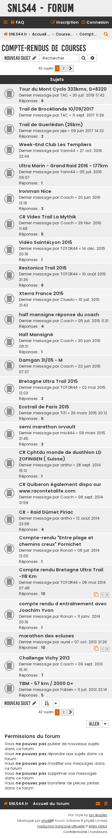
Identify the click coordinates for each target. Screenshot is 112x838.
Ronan (66, 550)
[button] (71, 68)
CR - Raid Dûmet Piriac (46, 512)
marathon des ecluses (46, 636)
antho (66, 465)
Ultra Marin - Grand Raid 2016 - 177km (63, 166)
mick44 (67, 433)
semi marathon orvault (47, 427)
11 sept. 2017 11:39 (88, 115)
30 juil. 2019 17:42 (88, 95)
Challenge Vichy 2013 (44, 658)
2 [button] (64, 68)
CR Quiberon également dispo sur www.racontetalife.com (60, 487)
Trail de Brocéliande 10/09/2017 (56, 109)
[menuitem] (17, 22)
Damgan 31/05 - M (41, 360)
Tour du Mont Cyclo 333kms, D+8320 (63, 89)
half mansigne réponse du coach (59, 315)
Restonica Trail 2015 (43, 268)
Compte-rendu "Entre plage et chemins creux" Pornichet (56, 541)
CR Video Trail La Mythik (47, 217)
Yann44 (67, 150)
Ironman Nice (35, 191)
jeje (63, 130)
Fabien (66, 689)
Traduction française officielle (61, 826)
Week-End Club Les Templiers (55, 144)
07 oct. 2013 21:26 (90, 642)
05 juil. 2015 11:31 (93, 320)
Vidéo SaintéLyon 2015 (45, 242)
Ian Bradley (98, 815)
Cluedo (67, 299)
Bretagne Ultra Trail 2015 (48, 381)
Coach (67, 197)
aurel (65, 642)
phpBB (46, 820)
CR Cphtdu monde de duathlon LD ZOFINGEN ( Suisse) (60, 455)
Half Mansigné (36, 334)
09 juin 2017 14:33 (87, 130)
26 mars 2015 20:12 (89, 413)
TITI (63, 413)
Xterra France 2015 (41, 293)
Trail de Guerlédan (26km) (51, 124)
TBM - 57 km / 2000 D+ (46, 683)
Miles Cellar (98, 826)
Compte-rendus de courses (44, 48)
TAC (64, 95)
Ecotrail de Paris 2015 (44, 407)
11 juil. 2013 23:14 (92, 689)
